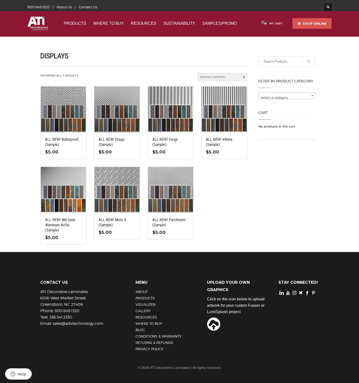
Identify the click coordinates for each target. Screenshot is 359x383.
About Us (64, 7)
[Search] (308, 61)
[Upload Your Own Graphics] (213, 324)
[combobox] (286, 95)
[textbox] (287, 97)
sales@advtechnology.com (78, 323)
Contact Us (88, 7)
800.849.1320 (39, 7)
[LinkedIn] (281, 292)
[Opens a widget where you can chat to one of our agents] (18, 374)
